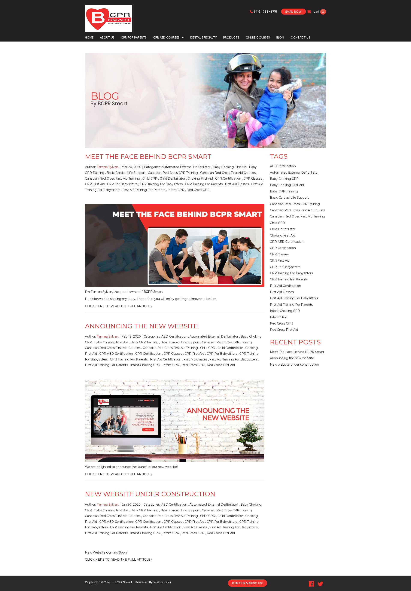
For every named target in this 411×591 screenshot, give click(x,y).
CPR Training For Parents (204, 184)
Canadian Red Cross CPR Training (173, 173)
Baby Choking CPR (284, 179)
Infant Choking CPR (145, 365)
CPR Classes (252, 178)
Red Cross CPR (198, 190)
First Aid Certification (165, 359)
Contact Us (300, 37)
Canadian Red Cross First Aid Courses (228, 173)
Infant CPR (176, 190)
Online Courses (258, 37)
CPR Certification (228, 178)
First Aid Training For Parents (143, 190)
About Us (107, 37)
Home (89, 37)
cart (318, 11)
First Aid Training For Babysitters (234, 359)
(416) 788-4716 (265, 11)
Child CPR (149, 178)
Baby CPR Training (144, 342)
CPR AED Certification (116, 354)
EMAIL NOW (293, 11)
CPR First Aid (95, 184)
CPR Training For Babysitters (161, 184)
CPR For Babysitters (122, 184)
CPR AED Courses (166, 37)
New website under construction (150, 494)
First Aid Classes (237, 184)
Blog (280, 37)
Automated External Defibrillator (186, 167)
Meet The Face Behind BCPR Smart (148, 157)
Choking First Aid (200, 178)
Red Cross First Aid (221, 365)
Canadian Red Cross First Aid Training (112, 178)
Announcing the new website (141, 326)
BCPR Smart (153, 292)
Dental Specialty (203, 37)
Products (231, 37)
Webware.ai (162, 582)
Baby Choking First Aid (230, 167)
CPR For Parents (134, 37)
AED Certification (174, 336)
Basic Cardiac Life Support (126, 173)
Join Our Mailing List (247, 583)
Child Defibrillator (172, 178)
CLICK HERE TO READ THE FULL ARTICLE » (119, 306)
